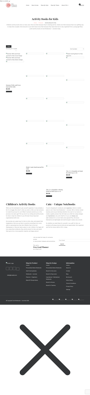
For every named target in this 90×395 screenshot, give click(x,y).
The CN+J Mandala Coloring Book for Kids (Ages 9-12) (54, 190)
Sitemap (68, 289)
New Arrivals (35, 5)
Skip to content (4, 1)
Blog (67, 274)
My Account (69, 277)
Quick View (9, 91)
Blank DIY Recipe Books (32, 280)
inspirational (51, 216)
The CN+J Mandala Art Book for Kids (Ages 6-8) (74, 172)
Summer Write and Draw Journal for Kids (13, 86)
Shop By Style (44, 5)
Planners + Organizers (31, 277)
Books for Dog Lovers (51, 274)
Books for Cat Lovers (51, 271)
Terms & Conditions (71, 283)
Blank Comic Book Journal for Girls (35, 168)
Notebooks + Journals (31, 274)
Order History (69, 280)
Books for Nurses (50, 282)
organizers (69, 208)
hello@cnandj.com (12, 275)
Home (27, 5)
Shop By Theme (55, 5)
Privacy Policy (69, 286)
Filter (8, 46)
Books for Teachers (51, 285)
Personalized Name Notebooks (33, 267)
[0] (78, 5)
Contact (68, 271)
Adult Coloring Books (31, 271)
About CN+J (65, 5)
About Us (68, 267)
